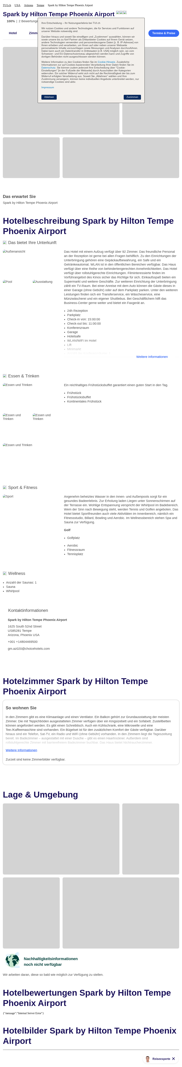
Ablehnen (49, 97)
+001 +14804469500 (23, 642)
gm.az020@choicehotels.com (29, 648)
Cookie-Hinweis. (106, 61)
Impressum (47, 87)
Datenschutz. (48, 67)
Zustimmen (132, 97)
